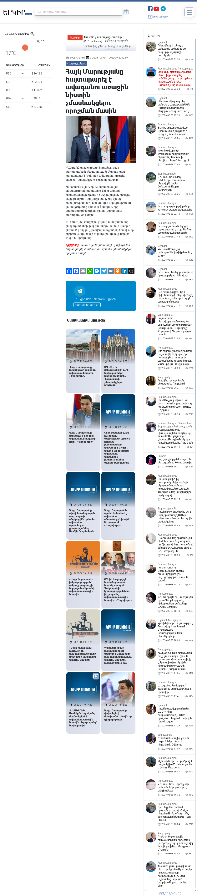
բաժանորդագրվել (87, 304)
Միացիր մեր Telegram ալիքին (94, 299)
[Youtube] (156, 8)
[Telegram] (163, 8)
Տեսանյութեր (160, 17)
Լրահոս (154, 35)
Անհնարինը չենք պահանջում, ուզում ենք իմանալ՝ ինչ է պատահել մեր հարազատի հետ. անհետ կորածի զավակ (107, 37)
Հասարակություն (118, 40)
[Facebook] (150, 8)
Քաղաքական (76, 63)
